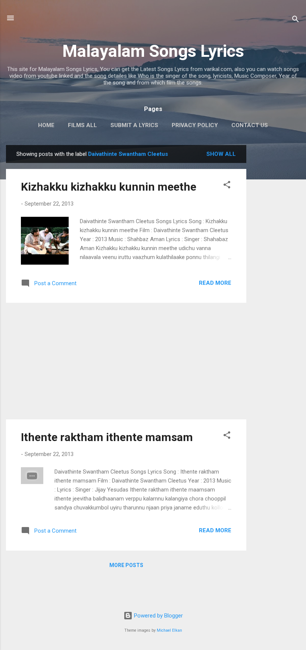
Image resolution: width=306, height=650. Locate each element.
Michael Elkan (169, 630)
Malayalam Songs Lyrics (153, 51)
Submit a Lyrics (134, 125)
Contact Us (249, 125)
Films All (82, 125)
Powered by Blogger (157, 615)
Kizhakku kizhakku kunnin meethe (108, 186)
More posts (126, 565)
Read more (215, 283)
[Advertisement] (276, 257)
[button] (226, 186)
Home (46, 125)
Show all (221, 154)
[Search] (295, 20)
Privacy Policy (195, 125)
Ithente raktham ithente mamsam (107, 437)
